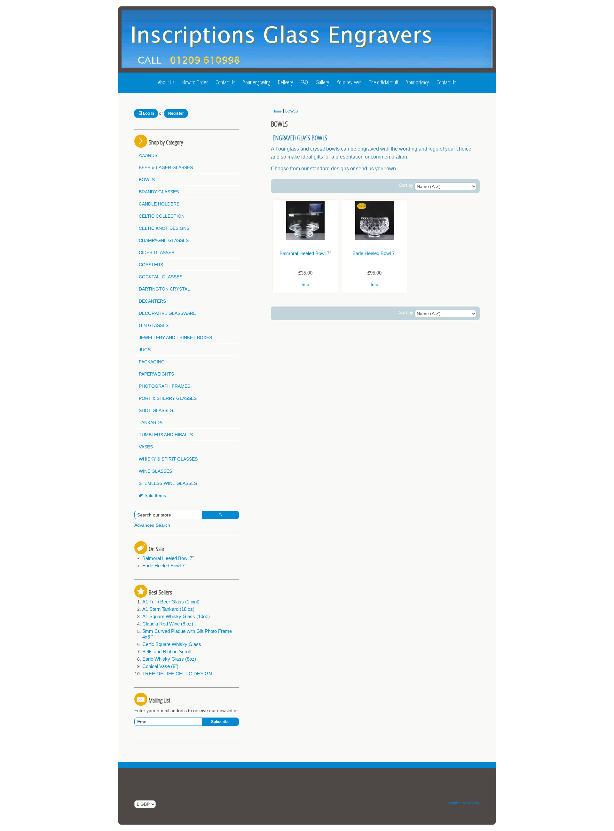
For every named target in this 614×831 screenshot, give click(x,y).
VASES (146, 446)
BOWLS (147, 179)
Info (305, 284)
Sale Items (154, 495)
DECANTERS (152, 301)
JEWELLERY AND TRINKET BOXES (175, 337)
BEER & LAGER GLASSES (166, 167)
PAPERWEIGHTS (156, 374)
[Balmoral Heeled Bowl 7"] (305, 238)
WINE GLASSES (155, 471)
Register (176, 113)
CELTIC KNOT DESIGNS (164, 228)
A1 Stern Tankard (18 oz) (168, 609)
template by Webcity (464, 803)
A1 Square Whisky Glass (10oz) (176, 616)
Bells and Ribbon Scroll (166, 651)
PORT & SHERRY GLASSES (168, 398)
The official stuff (383, 82)
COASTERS (151, 264)
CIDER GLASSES (156, 252)
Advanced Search (152, 525)
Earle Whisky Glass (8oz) (169, 659)
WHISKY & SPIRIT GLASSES (168, 459)
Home (277, 111)
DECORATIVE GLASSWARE (167, 313)
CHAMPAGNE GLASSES (164, 240)
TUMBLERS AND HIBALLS (166, 434)
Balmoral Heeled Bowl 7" (168, 558)
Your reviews (349, 82)
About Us (166, 82)
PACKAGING (152, 361)
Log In (148, 113)
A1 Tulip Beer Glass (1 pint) (171, 601)
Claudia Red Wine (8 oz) (167, 623)
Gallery (322, 82)
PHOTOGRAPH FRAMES (164, 386)
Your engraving (256, 82)
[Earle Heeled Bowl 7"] (374, 238)
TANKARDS (150, 422)
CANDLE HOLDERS (159, 203)
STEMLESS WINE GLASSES (168, 483)
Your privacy (417, 82)
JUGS (145, 349)
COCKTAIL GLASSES (160, 276)
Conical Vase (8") (160, 666)
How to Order (195, 82)
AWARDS (148, 155)
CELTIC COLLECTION (162, 216)
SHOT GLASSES (156, 410)
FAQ (304, 82)
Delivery (285, 82)
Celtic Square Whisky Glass (171, 644)
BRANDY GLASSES (159, 191)
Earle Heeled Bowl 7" (164, 565)
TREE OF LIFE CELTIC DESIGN (177, 673)
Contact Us (225, 82)
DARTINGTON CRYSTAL (164, 288)
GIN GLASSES (154, 325)
